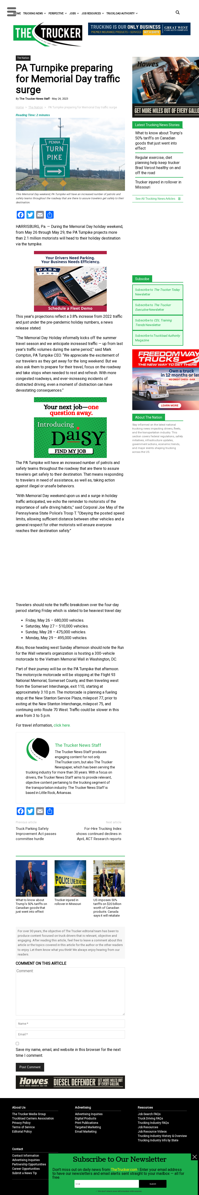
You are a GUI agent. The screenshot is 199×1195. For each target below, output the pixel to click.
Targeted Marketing (88, 1119)
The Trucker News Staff (34, 98)
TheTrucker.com (124, 1169)
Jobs (72, 13)
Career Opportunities (26, 1161)
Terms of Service (23, 1119)
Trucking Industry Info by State (158, 1133)
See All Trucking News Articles (155, 198)
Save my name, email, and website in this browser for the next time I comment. (68, 1052)
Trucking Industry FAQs (153, 1115)
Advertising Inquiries (89, 1106)
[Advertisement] (70, 568)
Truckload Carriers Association (33, 1111)
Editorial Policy (22, 1124)
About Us (18, 1100)
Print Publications (86, 1115)
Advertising (83, 1100)
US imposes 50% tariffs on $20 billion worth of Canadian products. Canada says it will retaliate (107, 907)
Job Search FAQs (149, 1106)
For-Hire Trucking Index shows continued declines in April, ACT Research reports (98, 833)
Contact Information (25, 1148)
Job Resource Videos (152, 1124)
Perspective (56, 13)
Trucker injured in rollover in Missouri (68, 902)
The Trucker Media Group (29, 1106)
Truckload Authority (120, 13)
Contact (17, 1141)
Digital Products (85, 1111)
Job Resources (91, 13)
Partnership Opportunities (29, 1157)
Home (20, 107)
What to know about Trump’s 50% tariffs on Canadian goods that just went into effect (31, 905)
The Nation (23, 58)
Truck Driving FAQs (150, 1111)
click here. (62, 725)
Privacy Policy (21, 1115)
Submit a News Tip (24, 1165)
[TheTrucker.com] (45, 34)
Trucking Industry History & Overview (162, 1128)
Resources (145, 1100)
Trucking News (33, 13)
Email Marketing (86, 1124)
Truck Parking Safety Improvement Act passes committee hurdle (36, 833)
